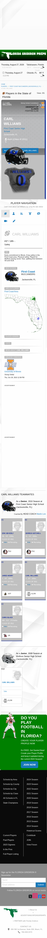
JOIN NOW (29, 764)
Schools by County (11, 784)
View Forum (32, 845)
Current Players (10, 835)
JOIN (29, 840)
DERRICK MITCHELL (33, 533)
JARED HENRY (7, 576)
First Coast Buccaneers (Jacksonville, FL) (25, 86)
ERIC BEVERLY (8, 533)
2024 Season (32, 780)
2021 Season (32, 793)
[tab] (5, 213)
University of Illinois (12, 372)
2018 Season (32, 807)
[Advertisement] (23, 25)
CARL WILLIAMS (32, 576)
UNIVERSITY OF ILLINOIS (32, 108)
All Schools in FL (10, 798)
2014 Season (32, 826)
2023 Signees (9, 845)
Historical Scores (34, 831)
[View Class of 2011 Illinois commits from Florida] (10, 364)
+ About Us (33, 910)
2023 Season (32, 784)
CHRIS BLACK (7, 617)
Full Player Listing (11, 854)
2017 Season (32, 812)
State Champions (10, 803)
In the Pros (7, 849)
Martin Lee (41, 514)
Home (3, 84)
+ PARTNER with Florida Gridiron (25, 921)
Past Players (8, 840)
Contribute (31, 835)
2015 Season (32, 821)
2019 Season (32, 803)
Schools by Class (10, 793)
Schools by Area (10, 780)
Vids (5, 542)
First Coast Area (11, 291)
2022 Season (32, 789)
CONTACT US (25, 926)
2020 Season (32, 798)
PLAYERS (4, 86)
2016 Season (32, 817)
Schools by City (10, 789)
